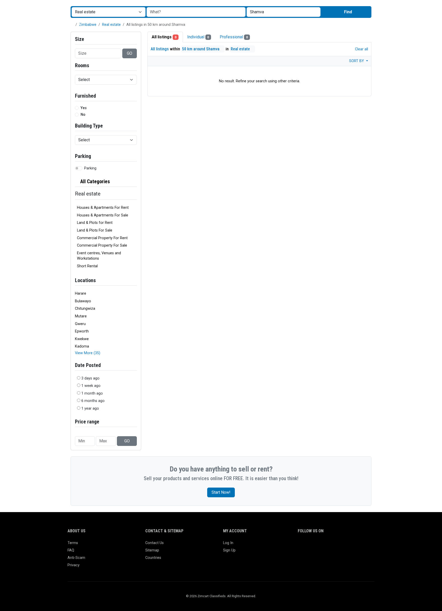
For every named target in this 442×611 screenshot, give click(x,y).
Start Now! (221, 492)
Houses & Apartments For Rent (103, 207)
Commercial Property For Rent (102, 238)
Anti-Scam (76, 558)
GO (129, 53)
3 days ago (90, 378)
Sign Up (229, 550)
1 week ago (91, 386)
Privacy (74, 565)
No (83, 114)
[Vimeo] (353, 545)
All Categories (94, 181)
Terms (73, 543)
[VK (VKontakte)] (360, 545)
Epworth (82, 331)
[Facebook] (301, 545)
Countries (153, 558)
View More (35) (87, 353)
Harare (80, 293)
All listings (164, 36)
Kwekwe (82, 339)
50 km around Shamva (201, 49)
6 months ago (93, 401)
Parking (90, 168)
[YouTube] (345, 545)
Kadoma (82, 346)
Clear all (361, 49)
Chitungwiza (85, 308)
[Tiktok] (338, 545)
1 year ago (90, 408)
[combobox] (284, 12)
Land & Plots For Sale (94, 230)
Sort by (357, 61)
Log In (228, 543)
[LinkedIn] (323, 545)
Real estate (111, 24)
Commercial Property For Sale (102, 245)
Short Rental (87, 266)
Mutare (81, 316)
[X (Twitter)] (308, 545)
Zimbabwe (87, 24)
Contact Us (154, 543)
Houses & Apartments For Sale (102, 215)
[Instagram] (316, 545)
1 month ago (92, 393)
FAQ (71, 550)
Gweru (80, 324)
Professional (234, 36)
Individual (198, 36)
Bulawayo (83, 301)
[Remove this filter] (135, 181)
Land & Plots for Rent (95, 223)
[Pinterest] (330, 545)
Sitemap (152, 550)
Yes (84, 108)
